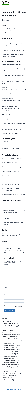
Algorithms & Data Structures (9, 323)
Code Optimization (7, 328)
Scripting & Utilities (7, 369)
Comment (7, 264)
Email (6, 294)
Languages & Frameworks (9, 339)
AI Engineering (5, 321)
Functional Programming (8, 336)
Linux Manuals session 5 (8, 354)
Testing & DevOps (6, 377)
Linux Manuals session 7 (8, 356)
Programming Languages (8, 367)
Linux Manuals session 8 (8, 358)
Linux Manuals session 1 (8, 345)
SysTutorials (10, 389)
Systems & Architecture (8, 375)
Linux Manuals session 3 (15, 9)
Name (6, 287)
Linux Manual (6, 19)
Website (6, 301)
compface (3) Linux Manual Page (7, 249)
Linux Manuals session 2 (8, 347)
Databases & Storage (7, 330)
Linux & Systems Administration (10, 341)
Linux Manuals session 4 (8, 352)
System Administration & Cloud (10, 373)
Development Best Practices (9, 334)
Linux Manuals (5, 9)
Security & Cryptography (8, 371)
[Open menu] (24, 3)
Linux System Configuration (9, 362)
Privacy (19, 389)
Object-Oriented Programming (9, 364)
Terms (15, 389)
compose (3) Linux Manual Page (20, 249)
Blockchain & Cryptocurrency (9, 326)
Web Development (6, 380)
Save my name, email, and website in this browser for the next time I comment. (14, 305)
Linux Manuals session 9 (8, 360)
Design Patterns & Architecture (10, 332)
